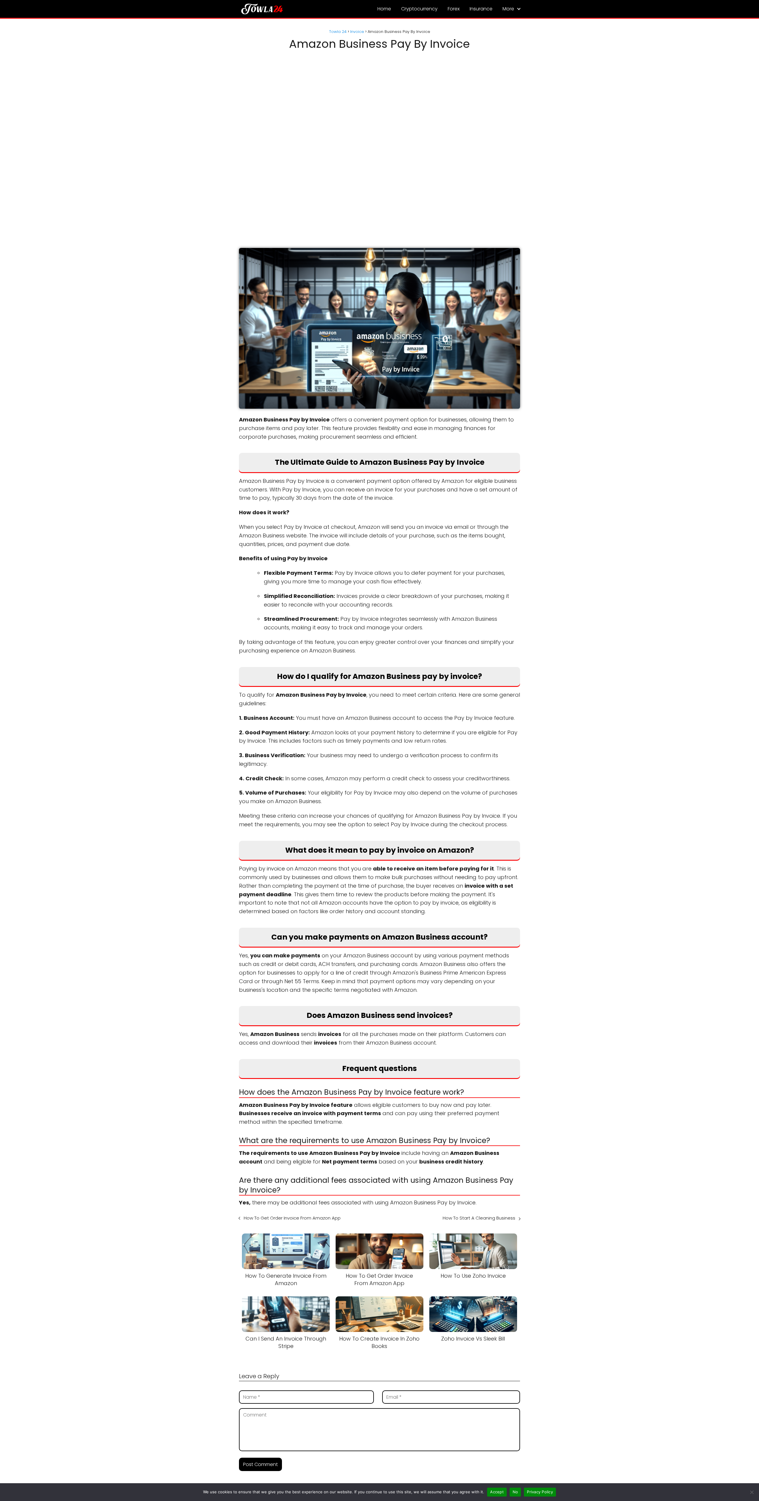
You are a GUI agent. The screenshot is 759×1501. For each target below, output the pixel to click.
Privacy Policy (540, 1491)
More (508, 8)
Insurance (481, 8)
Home (384, 8)
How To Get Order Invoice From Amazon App (292, 1218)
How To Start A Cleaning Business (479, 1218)
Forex (454, 8)
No (515, 1491)
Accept (497, 1491)
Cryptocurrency (419, 8)
